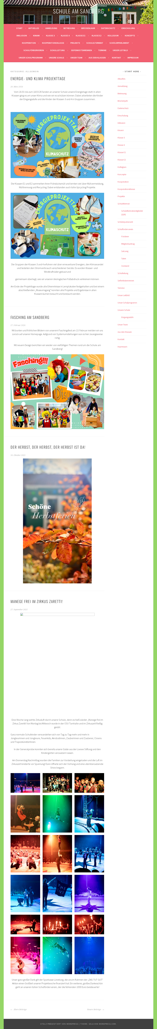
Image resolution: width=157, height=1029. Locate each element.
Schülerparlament (119, 43)
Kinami (36, 35)
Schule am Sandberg (78, 11)
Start (19, 28)
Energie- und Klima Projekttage (38, 78)
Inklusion (21, 35)
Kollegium (113, 35)
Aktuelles (33, 28)
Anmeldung (51, 28)
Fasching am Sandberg (30, 317)
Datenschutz (108, 28)
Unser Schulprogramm (31, 57)
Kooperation (29, 43)
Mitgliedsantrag (128, 243)
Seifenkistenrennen (81, 50)
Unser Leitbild (120, 50)
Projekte (75, 43)
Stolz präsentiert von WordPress (59, 1024)
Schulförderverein (33, 50)
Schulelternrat (94, 43)
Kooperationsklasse (53, 43)
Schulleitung (57, 50)
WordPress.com (107, 1024)
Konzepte (130, 35)
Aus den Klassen (97, 57)
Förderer (125, 236)
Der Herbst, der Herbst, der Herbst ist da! (48, 447)
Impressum (132, 57)
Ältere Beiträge (20, 1009)
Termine (102, 50)
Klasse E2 (96, 35)
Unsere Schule (56, 57)
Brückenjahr (88, 28)
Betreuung (69, 28)
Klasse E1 (80, 35)
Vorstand (125, 265)
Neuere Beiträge (94, 1009)
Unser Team (76, 57)
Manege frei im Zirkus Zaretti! (37, 601)
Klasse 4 (65, 35)
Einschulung (128, 28)
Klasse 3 (50, 35)
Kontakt (116, 57)
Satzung (124, 251)
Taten (123, 258)
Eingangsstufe (127, 317)
